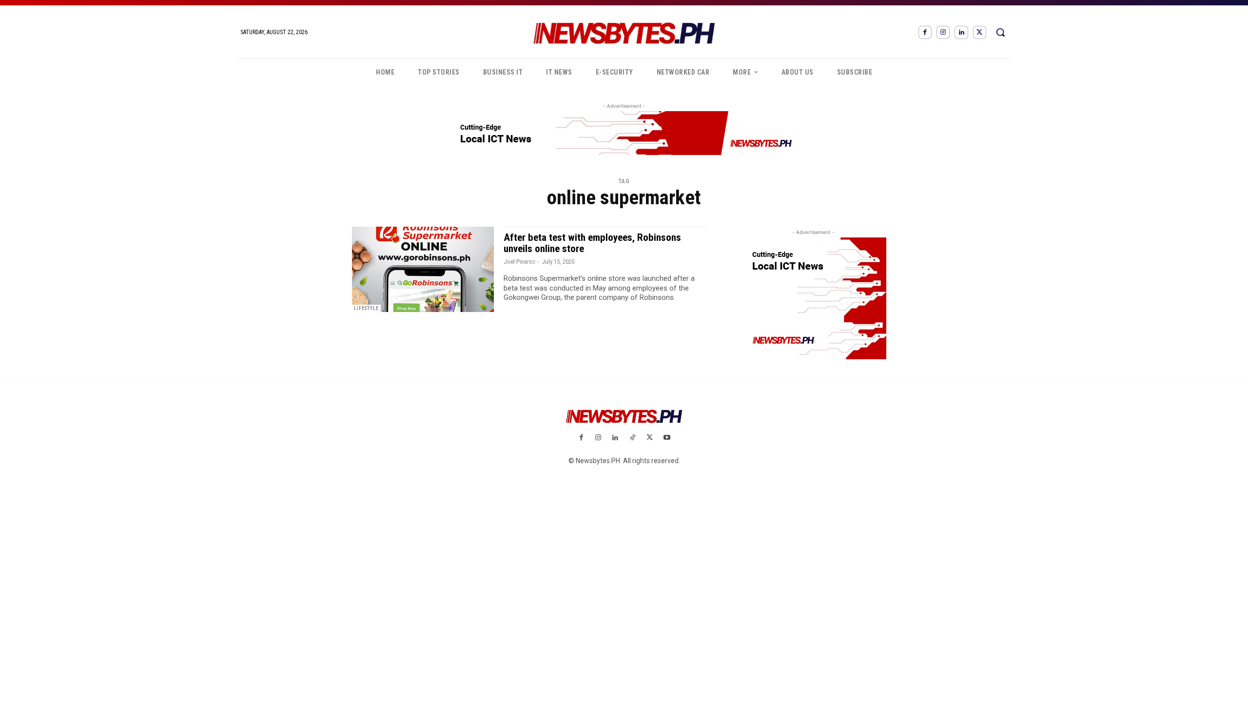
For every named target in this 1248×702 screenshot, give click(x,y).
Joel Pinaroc (519, 261)
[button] (1000, 32)
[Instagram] (943, 32)
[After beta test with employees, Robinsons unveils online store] (423, 269)
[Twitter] (979, 32)
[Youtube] (667, 438)
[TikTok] (632, 438)
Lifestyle (366, 308)
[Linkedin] (961, 32)
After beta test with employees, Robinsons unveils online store (592, 243)
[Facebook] (925, 32)
